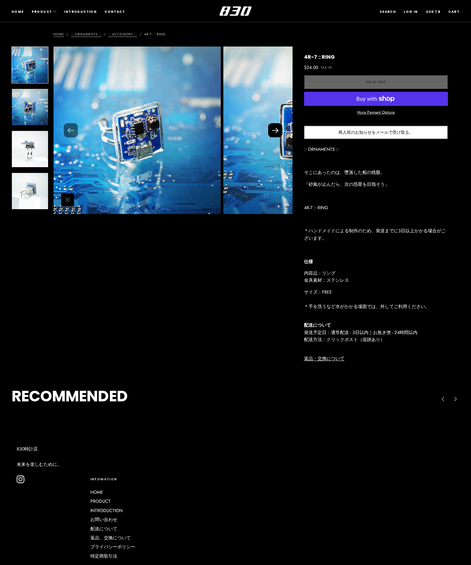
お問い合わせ (103, 519)
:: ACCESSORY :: (122, 34)
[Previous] (443, 399)
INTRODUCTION (80, 11)
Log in (411, 11)
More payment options (376, 112)
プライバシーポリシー (112, 547)
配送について (103, 529)
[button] (388, 12)
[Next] (455, 399)
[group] (137, 130)
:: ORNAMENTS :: (86, 34)
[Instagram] (20, 479)
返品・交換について (324, 358)
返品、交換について (110, 538)
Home (59, 34)
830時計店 (27, 449)
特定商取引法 (103, 556)
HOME (18, 11)
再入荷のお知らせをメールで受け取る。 (375, 132)
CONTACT (114, 11)
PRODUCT (42, 11)
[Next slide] (275, 130)
